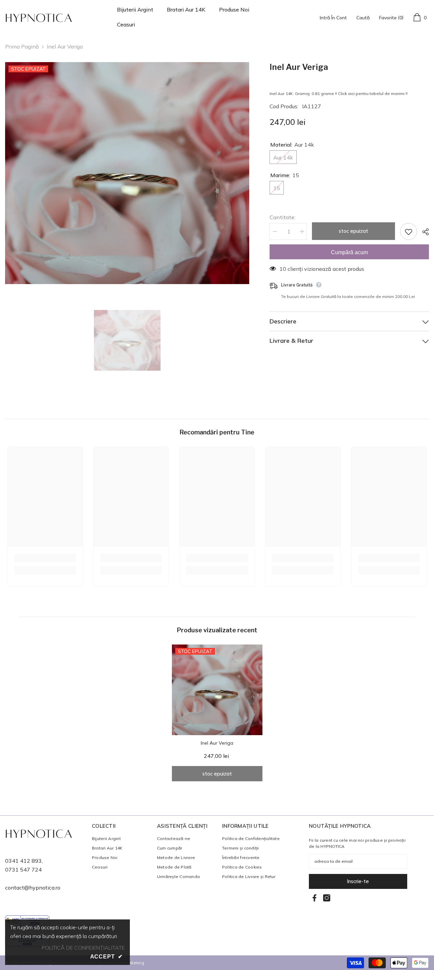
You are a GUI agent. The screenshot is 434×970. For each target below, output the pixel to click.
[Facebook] (314, 897)
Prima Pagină (22, 46)
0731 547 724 (23, 869)
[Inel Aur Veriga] (217, 690)
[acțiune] (423, 232)
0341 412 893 (23, 860)
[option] (127, 173)
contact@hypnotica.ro (32, 887)
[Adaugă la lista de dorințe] (408, 231)
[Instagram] (326, 897)
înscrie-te (358, 881)
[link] (45, 558)
